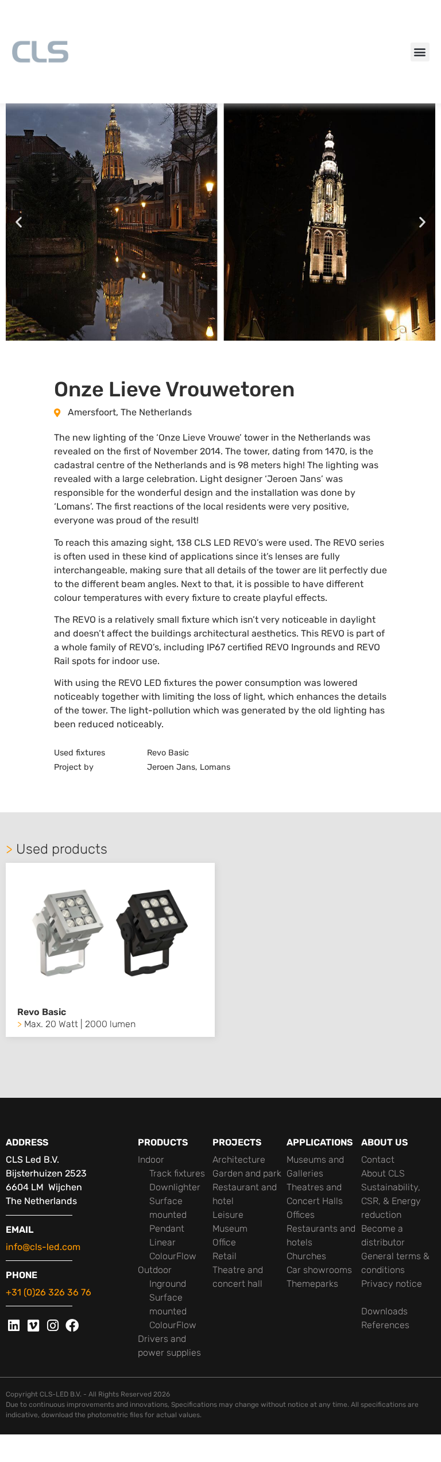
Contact (377, 1159)
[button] (420, 52)
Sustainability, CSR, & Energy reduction (391, 1201)
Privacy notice (391, 1283)
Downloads (384, 1311)
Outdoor (155, 1269)
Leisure (227, 1214)
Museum (229, 1228)
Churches (306, 1256)
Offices (301, 1214)
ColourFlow (172, 1256)
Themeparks (312, 1283)
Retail (224, 1256)
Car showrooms (319, 1269)
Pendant (166, 1228)
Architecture (238, 1159)
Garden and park (246, 1173)
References (385, 1325)
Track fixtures (177, 1173)
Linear (162, 1242)
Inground (167, 1283)
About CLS (383, 1173)
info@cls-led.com (43, 1246)
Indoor (151, 1159)
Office (224, 1242)
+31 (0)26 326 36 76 (48, 1292)
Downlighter (174, 1187)
